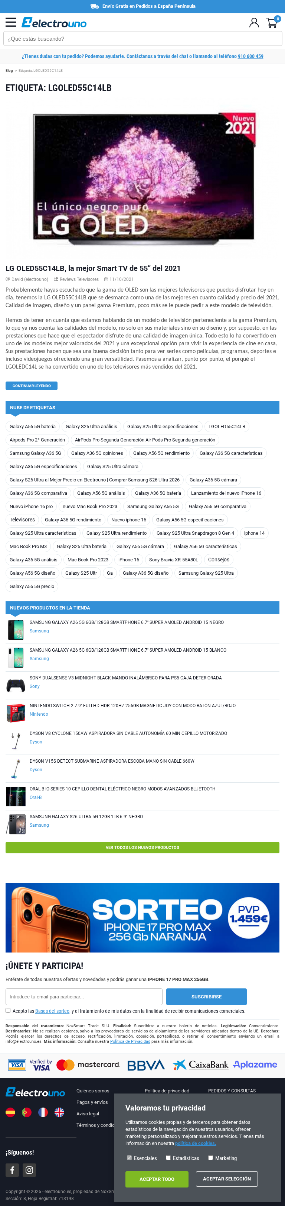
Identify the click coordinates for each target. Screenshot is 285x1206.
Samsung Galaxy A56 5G (153, 506)
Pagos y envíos (92, 1102)
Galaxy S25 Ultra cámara (112, 466)
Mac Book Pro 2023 (88, 559)
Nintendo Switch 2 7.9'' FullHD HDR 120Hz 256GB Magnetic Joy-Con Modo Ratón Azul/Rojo (133, 705)
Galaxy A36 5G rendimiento (73, 520)
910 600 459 (250, 56)
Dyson (36, 742)
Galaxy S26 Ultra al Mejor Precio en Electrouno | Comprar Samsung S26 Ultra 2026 (95, 480)
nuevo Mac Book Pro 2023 (90, 506)
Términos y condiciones (101, 1125)
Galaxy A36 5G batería (158, 493)
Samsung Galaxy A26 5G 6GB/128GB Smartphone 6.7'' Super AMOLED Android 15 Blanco (128, 650)
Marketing (225, 1158)
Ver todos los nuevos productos (142, 847)
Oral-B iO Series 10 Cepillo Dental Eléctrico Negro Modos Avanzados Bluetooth (123, 789)
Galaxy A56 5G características (205, 546)
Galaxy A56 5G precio (32, 586)
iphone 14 (254, 533)
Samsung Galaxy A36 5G (35, 453)
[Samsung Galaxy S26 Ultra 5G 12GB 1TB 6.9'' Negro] (16, 825)
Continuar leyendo (32, 386)
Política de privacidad (167, 1091)
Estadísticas (185, 1158)
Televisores (22, 520)
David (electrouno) (30, 279)
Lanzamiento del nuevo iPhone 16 (226, 493)
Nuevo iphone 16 (128, 520)
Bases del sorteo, (53, 1011)
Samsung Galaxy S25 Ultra (206, 573)
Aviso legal (87, 1113)
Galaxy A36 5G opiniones (97, 453)
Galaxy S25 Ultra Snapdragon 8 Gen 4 (195, 533)
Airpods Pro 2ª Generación (37, 440)
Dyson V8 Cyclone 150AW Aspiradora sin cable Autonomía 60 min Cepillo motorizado (128, 733)
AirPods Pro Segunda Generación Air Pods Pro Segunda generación (145, 440)
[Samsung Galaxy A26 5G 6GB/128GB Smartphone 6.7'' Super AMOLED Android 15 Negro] (16, 631)
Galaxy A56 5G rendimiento (161, 453)
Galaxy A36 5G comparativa (38, 493)
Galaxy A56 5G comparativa (217, 506)
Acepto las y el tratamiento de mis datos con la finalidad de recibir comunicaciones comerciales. (129, 1011)
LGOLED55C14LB (227, 426)
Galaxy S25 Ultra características (43, 533)
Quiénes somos (92, 1091)
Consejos (218, 559)
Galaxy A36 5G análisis (34, 559)
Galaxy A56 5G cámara (140, 546)
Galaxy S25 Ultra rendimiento (116, 533)
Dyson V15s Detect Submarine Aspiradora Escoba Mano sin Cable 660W (112, 761)
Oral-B (36, 797)
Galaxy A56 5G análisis (101, 493)
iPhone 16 (128, 559)
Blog (9, 70)
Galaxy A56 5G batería (33, 426)
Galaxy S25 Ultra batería (82, 546)
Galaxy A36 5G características (231, 453)
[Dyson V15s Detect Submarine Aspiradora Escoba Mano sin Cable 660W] (16, 769)
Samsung (39, 631)
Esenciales (145, 1158)
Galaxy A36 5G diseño (145, 573)
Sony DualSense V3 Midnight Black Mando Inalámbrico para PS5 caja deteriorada (126, 678)
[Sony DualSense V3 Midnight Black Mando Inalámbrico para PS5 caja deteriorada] (16, 686)
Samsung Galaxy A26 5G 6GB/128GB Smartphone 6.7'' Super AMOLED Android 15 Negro (127, 622)
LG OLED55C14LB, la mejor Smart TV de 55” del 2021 (93, 268)
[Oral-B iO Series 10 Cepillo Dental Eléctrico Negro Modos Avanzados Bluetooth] (16, 797)
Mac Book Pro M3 (28, 546)
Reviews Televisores (79, 279)
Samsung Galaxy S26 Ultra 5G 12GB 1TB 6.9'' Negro (86, 816)
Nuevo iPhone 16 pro (31, 506)
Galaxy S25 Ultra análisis (91, 426)
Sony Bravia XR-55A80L (173, 559)
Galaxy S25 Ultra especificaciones (163, 426)
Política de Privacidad (130, 1041)
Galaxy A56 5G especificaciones (190, 520)
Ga (110, 573)
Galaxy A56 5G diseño (32, 573)
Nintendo (39, 714)
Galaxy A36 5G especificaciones (43, 466)
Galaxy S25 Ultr (81, 573)
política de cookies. (195, 1143)
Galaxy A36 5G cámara (213, 480)
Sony (35, 686)
